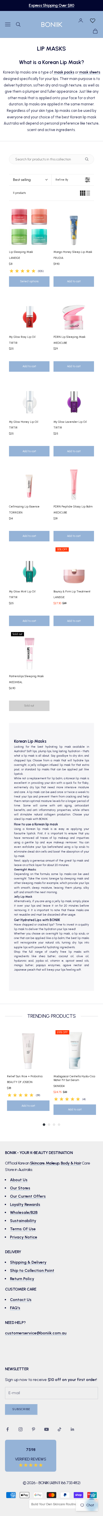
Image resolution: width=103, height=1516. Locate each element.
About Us (19, 1179)
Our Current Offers (28, 1196)
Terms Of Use (23, 1229)
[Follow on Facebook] (7, 1429)
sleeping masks (31, 883)
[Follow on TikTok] (59, 1429)
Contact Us (21, 1299)
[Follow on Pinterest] (33, 1429)
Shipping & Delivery (28, 1262)
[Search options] (88, 159)
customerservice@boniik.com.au (35, 1333)
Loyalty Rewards (25, 1204)
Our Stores (20, 1188)
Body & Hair (71, 1163)
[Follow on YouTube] (46, 1429)
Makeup (52, 1163)
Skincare (37, 1163)
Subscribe (21, 1409)
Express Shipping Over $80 (51, 5)
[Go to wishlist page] (92, 20)
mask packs (63, 72)
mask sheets (89, 72)
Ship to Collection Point (32, 1270)
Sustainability (23, 1220)
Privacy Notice (23, 1237)
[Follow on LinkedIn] (72, 1429)
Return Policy (22, 1278)
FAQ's (15, 1307)
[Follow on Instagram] (20, 1429)
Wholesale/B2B (24, 1212)
